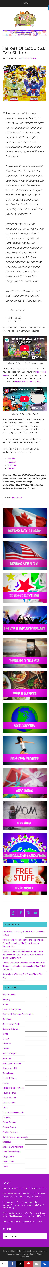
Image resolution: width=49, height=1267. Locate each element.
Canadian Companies (12, 1009)
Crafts (5, 1034)
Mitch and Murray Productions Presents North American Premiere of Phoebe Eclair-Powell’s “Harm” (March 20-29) (23, 954)
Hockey (6, 1083)
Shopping (7, 1142)
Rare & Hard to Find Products (15, 1137)
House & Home (9, 1093)
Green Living (8, 1073)
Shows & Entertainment (13, 1147)
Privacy (34, 1251)
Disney (6, 1039)
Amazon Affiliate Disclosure (24, 1254)
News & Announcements (13, 1112)
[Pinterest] (28, 1264)
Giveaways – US (10, 1068)
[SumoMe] (45, 1264)
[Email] (37, 1264)
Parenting (7, 1117)
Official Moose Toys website (28, 381)
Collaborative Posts (11, 1024)
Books (5, 1004)
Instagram (12, 465)
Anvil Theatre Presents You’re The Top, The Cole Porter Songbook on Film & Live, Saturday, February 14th (24, 943)
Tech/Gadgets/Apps (11, 1152)
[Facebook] (12, 1264)
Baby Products (9, 994)
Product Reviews (10, 1132)
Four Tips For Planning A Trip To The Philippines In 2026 (24, 1188)
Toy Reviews (17, 498)
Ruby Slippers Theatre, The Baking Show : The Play (22, 1221)
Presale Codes (9, 1127)
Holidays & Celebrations (13, 1088)
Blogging (6, 999)
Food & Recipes (10, 1053)
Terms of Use (24, 1251)
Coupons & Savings (11, 1029)
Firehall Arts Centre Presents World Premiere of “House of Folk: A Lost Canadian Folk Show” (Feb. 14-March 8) (24, 966)
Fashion (6, 1048)
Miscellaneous (9, 1102)
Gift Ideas (7, 1058)
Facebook (12, 462)
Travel (5, 1166)
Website (11, 458)
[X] (20, 1264)
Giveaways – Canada (12, 1063)
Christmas (7, 1019)
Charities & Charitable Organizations (18, 1014)
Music (5, 1107)
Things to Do (8, 1156)
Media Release (9, 1098)
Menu (26, 3)
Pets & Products (10, 1122)
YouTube (11, 468)
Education (7, 1044)
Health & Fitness (10, 1078)
